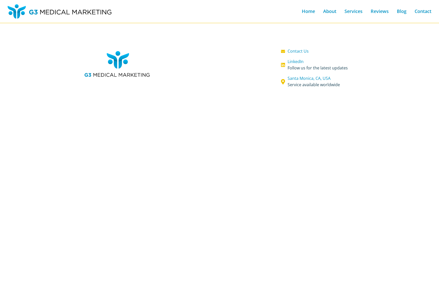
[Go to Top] (430, 275)
